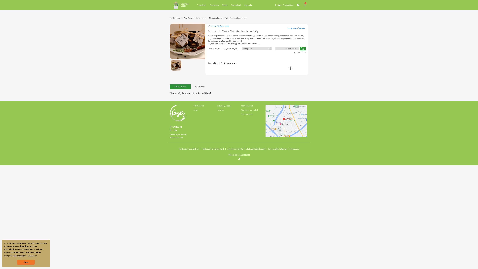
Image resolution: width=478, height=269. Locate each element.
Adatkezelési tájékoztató (256, 149)
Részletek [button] (32, 256)
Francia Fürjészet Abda (219, 26)
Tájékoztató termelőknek (189, 149)
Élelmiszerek (200, 18)
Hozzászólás (292, 28)
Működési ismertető (235, 149)
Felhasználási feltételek (277, 149)
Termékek (188, 18)
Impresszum (294, 149)
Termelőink (214, 5)
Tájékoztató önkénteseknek (213, 149)
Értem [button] (26, 262)
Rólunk (224, 5)
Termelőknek (236, 5)
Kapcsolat (248, 5)
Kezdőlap (176, 18)
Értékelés (301, 28)
